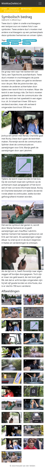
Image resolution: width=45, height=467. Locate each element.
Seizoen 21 (15, 9)
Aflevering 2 (27, 9)
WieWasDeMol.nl (11, 3)
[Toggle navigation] (40, 3)
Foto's (6, 43)
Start (5, 9)
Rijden (27, 43)
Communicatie (14, 40)
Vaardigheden (30, 40)
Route (16, 43)
